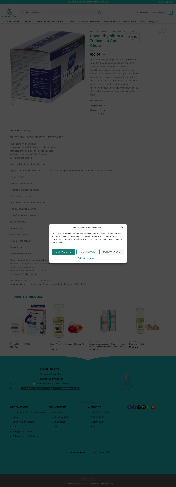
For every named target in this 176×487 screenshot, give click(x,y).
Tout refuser (88, 252)
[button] (122, 227)
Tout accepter (63, 252)
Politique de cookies (86, 258)
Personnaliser (112, 252)
